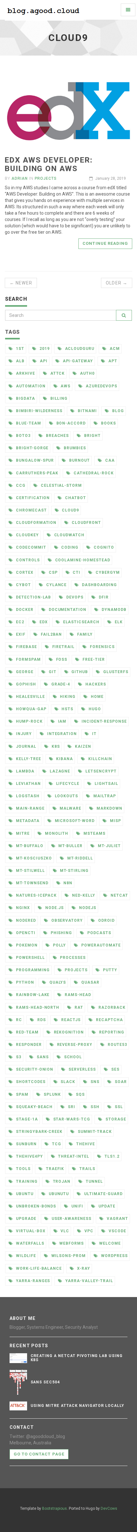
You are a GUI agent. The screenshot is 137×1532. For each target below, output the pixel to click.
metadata (27, 821)
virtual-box (30, 1231)
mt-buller (70, 846)
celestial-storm (61, 485)
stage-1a (26, 1119)
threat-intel (73, 1156)
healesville (30, 696)
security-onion (34, 1069)
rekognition (68, 1032)
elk (118, 622)
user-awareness (70, 1218)
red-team (27, 1032)
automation (30, 386)
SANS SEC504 (45, 1382)
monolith (56, 833)
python (24, 982)
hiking (67, 696)
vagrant (116, 1218)
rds (41, 1020)
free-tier (93, 659)
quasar (89, 982)
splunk (51, 1094)
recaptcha (109, 1020)
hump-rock (29, 721)
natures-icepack (36, 895)
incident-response (103, 721)
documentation (66, 609)
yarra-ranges (32, 1281)
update (106, 1206)
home (97, 696)
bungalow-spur (34, 460)
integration (61, 734)
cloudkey (27, 535)
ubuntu (24, 1194)
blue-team (28, 423)
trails (86, 1169)
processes (72, 957)
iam (62, 721)
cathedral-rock (92, 473)
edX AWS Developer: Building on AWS (49, 164)
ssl (118, 1107)
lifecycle (67, 783)
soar (120, 1082)
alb (20, 361)
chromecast (31, 510)
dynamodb (113, 609)
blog (117, 411)
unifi (76, 1206)
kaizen (82, 746)
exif (20, 634)
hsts (67, 709)
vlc (64, 1231)
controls (27, 560)
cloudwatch (69, 535)
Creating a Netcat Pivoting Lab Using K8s (77, 1358)
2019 (44, 348)
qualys (57, 982)
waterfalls (29, 1243)
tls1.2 (111, 1156)
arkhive (25, 373)
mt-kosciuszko (33, 858)
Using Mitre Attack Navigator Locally (78, 1405)
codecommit (30, 547)
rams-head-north (37, 1007)
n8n (67, 883)
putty (109, 970)
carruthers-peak (36, 473)
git (51, 672)
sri (71, 1107)
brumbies (74, 448)
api (43, 361)
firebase (26, 647)
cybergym (107, 572)
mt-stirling (74, 870)
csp (52, 572)
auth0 (87, 373)
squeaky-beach (34, 1107)
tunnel (93, 1181)
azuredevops (100, 386)
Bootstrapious (54, 1508)
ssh (94, 1107)
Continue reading (105, 243)
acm (114, 348)
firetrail (63, 647)
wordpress (114, 1256)
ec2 (19, 622)
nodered (25, 920)
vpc (88, 1231)
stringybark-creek (38, 1131)
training (26, 1181)
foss (61, 659)
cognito (103, 547)
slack (68, 1082)
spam (21, 1094)
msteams (93, 833)
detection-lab (33, 597)
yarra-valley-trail (88, 1281)
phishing (60, 933)
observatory (66, 920)
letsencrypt (100, 771)
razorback (111, 1007)
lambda (24, 771)
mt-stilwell (30, 870)
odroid (106, 920)
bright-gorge (31, 448)
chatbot (75, 498)
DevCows (109, 1508)
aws (65, 386)
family (84, 634)
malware (70, 808)
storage (115, 1119)
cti (75, 572)
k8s (55, 746)
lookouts (66, 796)
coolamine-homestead (82, 560)
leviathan (28, 783)
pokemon (26, 945)
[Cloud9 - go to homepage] (44, 10)
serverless (81, 1069)
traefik (54, 1169)
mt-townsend (31, 883)
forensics (102, 647)
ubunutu (58, 1194)
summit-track (94, 1131)
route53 (116, 1044)
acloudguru (79, 348)
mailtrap (104, 796)
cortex (24, 572)
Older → (116, 282)
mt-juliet (109, 846)
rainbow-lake (32, 995)
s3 (18, 1057)
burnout (79, 460)
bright (92, 435)
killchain (99, 759)
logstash (27, 796)
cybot (23, 585)
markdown (108, 808)
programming (32, 970)
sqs (80, 1094)
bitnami (86, 411)
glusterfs (115, 672)
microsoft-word (74, 821)
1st (19, 348)
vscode (116, 1231)
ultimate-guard (102, 1194)
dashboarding (99, 585)
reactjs (70, 1020)
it (94, 734)
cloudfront (85, 522)
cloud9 (70, 510)
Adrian (19, 178)
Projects (46, 178)
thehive (85, 1144)
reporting (111, 1032)
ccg (20, 485)
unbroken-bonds (35, 1206)
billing (58, 398)
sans (42, 1057)
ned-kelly (83, 895)
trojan (61, 1181)
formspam (28, 659)
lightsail (105, 783)
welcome (109, 1243)
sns (94, 1082)
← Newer (21, 282)
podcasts (98, 933)
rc (18, 1020)
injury (23, 734)
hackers (95, 684)
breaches (57, 435)
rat (78, 1007)
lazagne (59, 771)
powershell (30, 957)
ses (114, 1069)
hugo (94, 709)
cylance (56, 585)
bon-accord (70, 423)
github (79, 672)
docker (24, 609)
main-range (30, 808)
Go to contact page (39, 1454)
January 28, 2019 (110, 178)
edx (43, 622)
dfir (103, 597)
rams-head (77, 995)
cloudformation (35, 522)
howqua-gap (31, 709)
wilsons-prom (68, 1256)
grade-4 (60, 684)
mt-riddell (79, 858)
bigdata (25, 398)
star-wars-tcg (71, 1119)
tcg (56, 1144)
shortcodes (30, 1082)
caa (109, 460)
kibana (64, 759)
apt (112, 361)
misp (115, 821)
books (108, 423)
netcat (118, 895)
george (24, 672)
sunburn (26, 1144)
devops (74, 597)
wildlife (25, 1256)
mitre (22, 833)
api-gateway (77, 361)
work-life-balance (38, 1268)
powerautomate (100, 945)
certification (32, 498)
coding (69, 547)
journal (25, 746)
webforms (71, 1243)
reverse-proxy (74, 1044)
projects (75, 970)
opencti (25, 933)
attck (57, 373)
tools (23, 1169)
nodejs (87, 908)
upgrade (25, 1218)
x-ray (83, 1268)
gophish (25, 684)
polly (59, 945)
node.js (54, 908)
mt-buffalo (29, 846)
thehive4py (29, 1156)
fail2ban (51, 634)
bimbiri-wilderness (38, 411)
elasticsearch (80, 622)
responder (28, 1044)
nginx (22, 908)
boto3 (23, 435)
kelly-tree (28, 759)
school (72, 1057)
